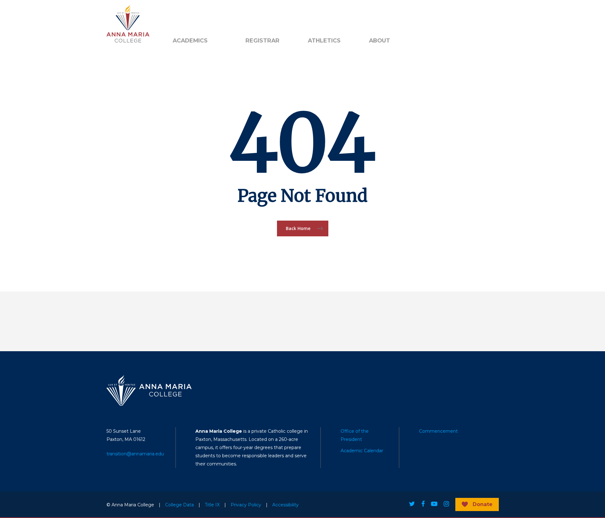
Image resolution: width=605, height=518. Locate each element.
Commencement (438, 431)
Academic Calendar (362, 450)
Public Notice (215, 16)
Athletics (324, 40)
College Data (179, 505)
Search (256, 16)
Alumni (180, 16)
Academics (190, 40)
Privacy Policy (246, 505)
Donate (483, 504)
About (379, 40)
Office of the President (355, 435)
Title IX (212, 505)
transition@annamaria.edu (135, 454)
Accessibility (285, 505)
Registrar (262, 40)
